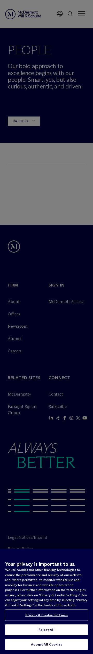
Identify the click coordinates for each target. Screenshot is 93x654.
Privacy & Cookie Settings (46, 615)
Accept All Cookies (46, 644)
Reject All (46, 630)
